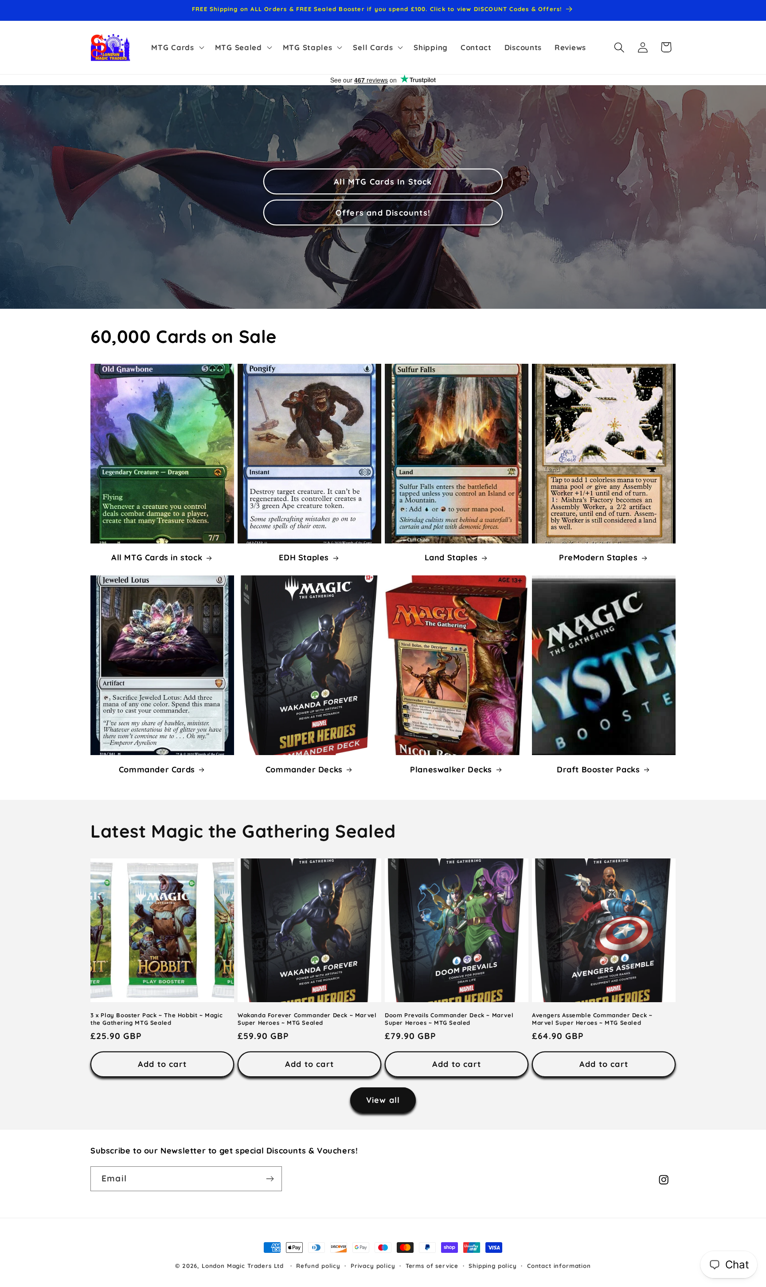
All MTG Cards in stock (156, 558)
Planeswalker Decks (451, 769)
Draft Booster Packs (598, 769)
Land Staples (451, 558)
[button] (176, 47)
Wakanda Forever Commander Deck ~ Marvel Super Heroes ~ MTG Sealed (307, 1018)
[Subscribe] (269, 1178)
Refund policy (318, 1265)
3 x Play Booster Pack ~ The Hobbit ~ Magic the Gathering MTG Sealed (156, 1018)
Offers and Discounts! (383, 213)
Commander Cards (157, 769)
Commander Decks (304, 769)
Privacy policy (373, 1265)
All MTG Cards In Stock (383, 182)
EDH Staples (304, 558)
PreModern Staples (598, 558)
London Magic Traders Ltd (243, 1265)
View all (383, 1100)
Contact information (559, 1265)
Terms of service (432, 1265)
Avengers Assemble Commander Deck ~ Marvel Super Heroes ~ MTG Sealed (592, 1018)
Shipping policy (493, 1265)
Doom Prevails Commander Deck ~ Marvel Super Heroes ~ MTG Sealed (449, 1018)
